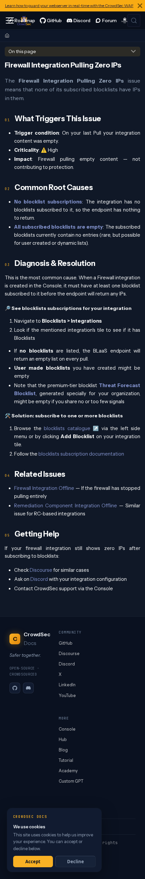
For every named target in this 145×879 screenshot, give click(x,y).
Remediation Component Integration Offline (65, 506)
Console (67, 729)
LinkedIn (67, 684)
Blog (63, 749)
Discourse (41, 570)
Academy (68, 770)
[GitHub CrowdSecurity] (50, 20)
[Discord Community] (78, 20)
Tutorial (66, 760)
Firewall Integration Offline (44, 488)
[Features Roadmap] (21, 20)
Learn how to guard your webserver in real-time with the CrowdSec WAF (69, 5)
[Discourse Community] (106, 20)
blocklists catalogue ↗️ (71, 428)
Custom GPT (71, 781)
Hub (63, 739)
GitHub (65, 643)
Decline (75, 862)
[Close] (140, 5)
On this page (22, 51)
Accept (32, 862)
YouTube (67, 695)
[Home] (7, 35)
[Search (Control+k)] (133, 20)
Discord (39, 579)
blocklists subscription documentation (81, 454)
